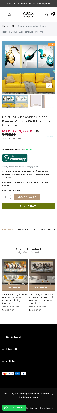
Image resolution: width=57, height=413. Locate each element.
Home (5, 26)
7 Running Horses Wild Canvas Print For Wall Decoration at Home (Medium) (41, 299)
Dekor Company (10, 306)
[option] (28, 67)
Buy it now (28, 206)
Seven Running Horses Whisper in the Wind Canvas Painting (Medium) (14, 299)
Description (26, 229)
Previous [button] (7, 69)
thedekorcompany (28, 397)
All (13, 26)
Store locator (46, 408)
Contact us (31, 408)
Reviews (7, 229)
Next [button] (45, 69)
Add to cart (15, 287)
